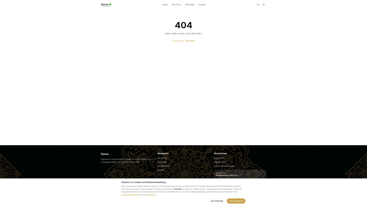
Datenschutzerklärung (131, 195)
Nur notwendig (217, 201)
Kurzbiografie (164, 166)
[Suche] (258, 4)
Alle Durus (176, 4)
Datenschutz (220, 162)
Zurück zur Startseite (183, 40)
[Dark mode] (263, 4)
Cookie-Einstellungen (224, 166)
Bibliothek (190, 4)
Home (165, 4)
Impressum (219, 158)
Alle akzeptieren (236, 201)
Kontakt (202, 4)
